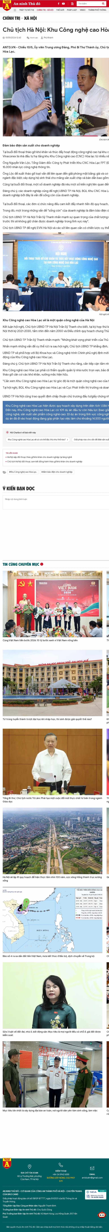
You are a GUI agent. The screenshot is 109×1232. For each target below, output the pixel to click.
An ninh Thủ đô (26, 3)
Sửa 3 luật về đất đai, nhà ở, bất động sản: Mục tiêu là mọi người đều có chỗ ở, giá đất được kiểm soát (52, 1033)
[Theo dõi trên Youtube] (63, 3)
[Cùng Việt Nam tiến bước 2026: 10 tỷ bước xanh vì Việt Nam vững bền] (52, 604)
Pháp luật (72, 10)
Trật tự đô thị (26, 10)
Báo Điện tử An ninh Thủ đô (7, 5)
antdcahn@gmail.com (92, 1178)
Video (82, 10)
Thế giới (60, 10)
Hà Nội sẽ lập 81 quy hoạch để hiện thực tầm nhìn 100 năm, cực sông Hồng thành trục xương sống (52, 879)
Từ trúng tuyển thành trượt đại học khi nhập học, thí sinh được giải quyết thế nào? (47, 719)
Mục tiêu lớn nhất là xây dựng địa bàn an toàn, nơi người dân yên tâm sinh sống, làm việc (50, 1110)
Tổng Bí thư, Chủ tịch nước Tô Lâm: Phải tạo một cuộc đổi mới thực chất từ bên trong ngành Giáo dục (52, 800)
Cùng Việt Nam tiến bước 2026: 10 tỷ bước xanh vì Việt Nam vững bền (40, 640)
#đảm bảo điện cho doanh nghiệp (57, 472)
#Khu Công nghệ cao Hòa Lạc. (23, 472)
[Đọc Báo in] (74, 3)
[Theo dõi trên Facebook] (59, 3)
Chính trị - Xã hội (45, 10)
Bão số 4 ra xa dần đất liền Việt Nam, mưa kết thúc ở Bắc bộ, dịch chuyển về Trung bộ (48, 956)
